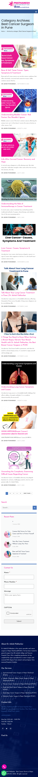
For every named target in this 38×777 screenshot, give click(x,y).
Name (7, 572)
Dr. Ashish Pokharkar (8, 84)
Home (3, 31)
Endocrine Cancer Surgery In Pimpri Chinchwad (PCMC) (19, 696)
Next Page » (27, 493)
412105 (18, 709)
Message (7, 591)
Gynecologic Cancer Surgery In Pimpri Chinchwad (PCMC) (20, 693)
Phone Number (10, 582)
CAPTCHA (8, 607)
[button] (4, 773)
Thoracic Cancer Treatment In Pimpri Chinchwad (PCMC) (19, 684)
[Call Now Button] (4, 766)
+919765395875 (5, 715)
